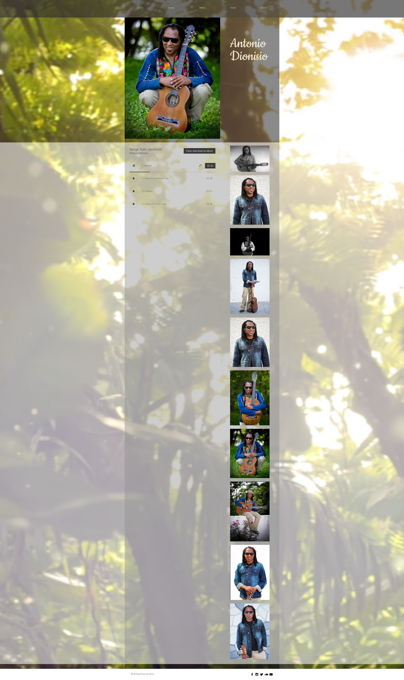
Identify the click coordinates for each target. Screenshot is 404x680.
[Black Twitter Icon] (262, 674)
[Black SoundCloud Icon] (266, 674)
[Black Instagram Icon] (257, 674)
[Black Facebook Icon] (252, 674)
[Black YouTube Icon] (271, 674)
